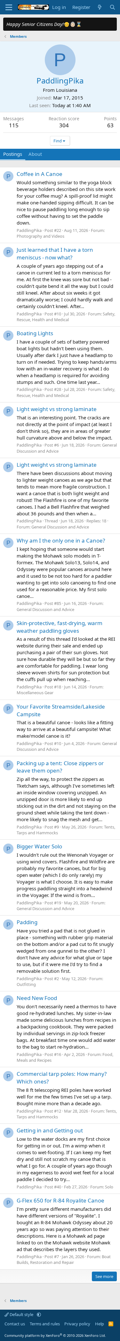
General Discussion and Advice (60, 527)
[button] (39, 1314)
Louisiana (66, 90)
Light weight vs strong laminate (57, 409)
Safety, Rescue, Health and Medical (66, 316)
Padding (27, 922)
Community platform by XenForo (55, 1335)
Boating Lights (35, 333)
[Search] (112, 7)
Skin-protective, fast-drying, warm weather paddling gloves (59, 626)
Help (99, 1324)
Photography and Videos (40, 236)
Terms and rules (45, 1324)
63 (110, 125)
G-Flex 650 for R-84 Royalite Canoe (60, 1200)
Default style (21, 1314)
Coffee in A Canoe (39, 174)
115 (14, 125)
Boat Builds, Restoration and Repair (64, 1259)
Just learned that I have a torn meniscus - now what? (55, 253)
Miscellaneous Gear (35, 692)
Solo (109, 1187)
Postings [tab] (12, 154)
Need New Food (37, 998)
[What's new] (99, 7)
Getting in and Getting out (50, 1130)
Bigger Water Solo (39, 846)
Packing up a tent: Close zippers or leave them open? (60, 766)
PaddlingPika (29, 230)
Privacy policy (77, 1324)
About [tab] (35, 154)
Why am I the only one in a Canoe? (61, 540)
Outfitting (26, 984)
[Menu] (8, 7)
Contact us (14, 1324)
